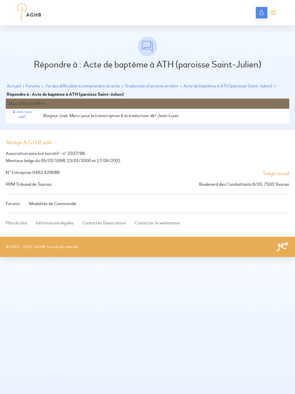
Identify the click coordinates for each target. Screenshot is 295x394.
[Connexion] (261, 12)
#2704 (282, 104)
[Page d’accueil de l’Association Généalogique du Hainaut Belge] (29, 12)
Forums (33, 86)
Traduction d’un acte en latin (151, 86)
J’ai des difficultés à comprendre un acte (82, 86)
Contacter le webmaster (157, 223)
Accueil (14, 86)
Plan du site (16, 223)
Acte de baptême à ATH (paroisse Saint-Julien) (227, 86)
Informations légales (54, 223)
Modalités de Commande (52, 204)
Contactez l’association (104, 223)
